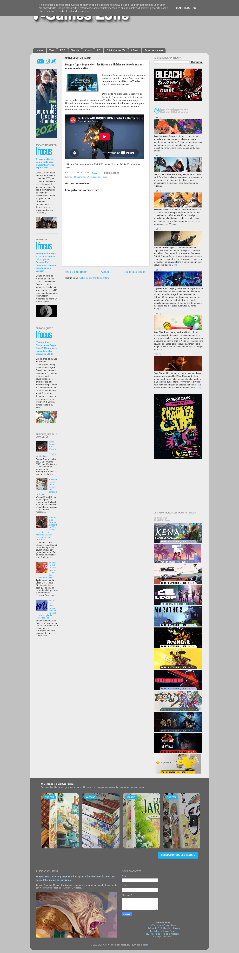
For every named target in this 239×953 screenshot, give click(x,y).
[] (164, 151)
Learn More (183, 8)
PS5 (62, 50)
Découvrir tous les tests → (178, 855)
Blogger (144, 945)
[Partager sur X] (111, 172)
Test (51, 50)
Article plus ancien (134, 271)
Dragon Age (79, 177)
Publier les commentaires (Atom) (94, 278)
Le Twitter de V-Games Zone (162, 925)
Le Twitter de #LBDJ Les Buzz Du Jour (162, 928)
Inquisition (95, 177)
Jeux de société (154, 50)
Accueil (105, 271)
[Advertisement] (112, 34)
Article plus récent (76, 271)
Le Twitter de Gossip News (162, 931)
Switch (75, 50)
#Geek (135, 50)
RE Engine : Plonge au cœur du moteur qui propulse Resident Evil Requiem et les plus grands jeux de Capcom (46, 262)
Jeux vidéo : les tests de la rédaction (162, 933)
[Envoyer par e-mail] (105, 172)
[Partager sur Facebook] (114, 172)
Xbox (88, 50)
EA (87, 177)
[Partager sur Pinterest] (117, 172)
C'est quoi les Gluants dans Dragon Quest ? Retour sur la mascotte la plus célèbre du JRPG (46, 348)
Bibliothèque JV (116, 50)
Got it (197, 8)
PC (99, 50)
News (40, 50)
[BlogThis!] (108, 172)
